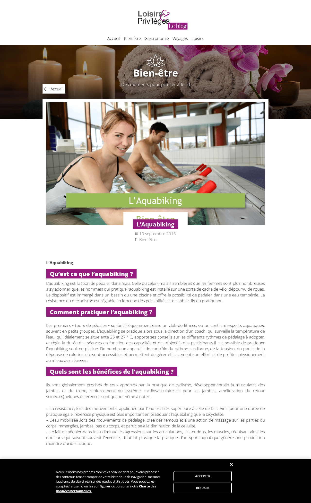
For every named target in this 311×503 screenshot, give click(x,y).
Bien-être (132, 38)
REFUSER (202, 488)
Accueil (113, 38)
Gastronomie (157, 38)
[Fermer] (231, 464)
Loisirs (197, 38)
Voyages (180, 38)
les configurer (100, 486)
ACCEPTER (202, 476)
